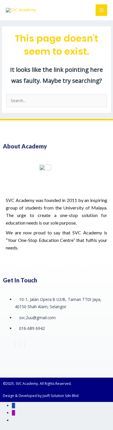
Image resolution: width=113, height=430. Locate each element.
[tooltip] (13, 405)
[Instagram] (19, 344)
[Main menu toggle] (101, 10)
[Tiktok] (24, 344)
